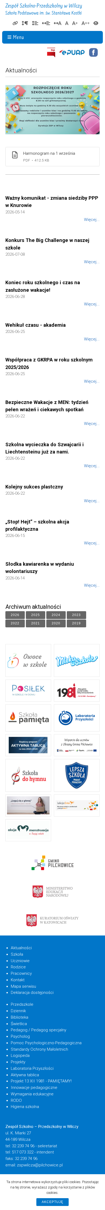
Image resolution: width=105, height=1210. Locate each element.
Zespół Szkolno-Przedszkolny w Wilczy (43, 9)
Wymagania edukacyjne (32, 1094)
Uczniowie (20, 960)
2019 (74, 622)
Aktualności (21, 947)
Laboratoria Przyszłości (32, 1068)
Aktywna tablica (25, 1074)
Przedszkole (22, 1004)
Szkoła (17, 954)
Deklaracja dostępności (32, 992)
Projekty (18, 1062)
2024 (53, 614)
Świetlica (19, 1023)
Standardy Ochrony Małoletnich (39, 1049)
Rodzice (18, 967)
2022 (12, 622)
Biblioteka (19, 1017)
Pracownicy (21, 973)
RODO (16, 1100)
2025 (33, 614)
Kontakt (17, 979)
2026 (12, 614)
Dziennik (18, 1010)
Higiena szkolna (25, 1106)
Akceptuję (52, 1202)
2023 (74, 614)
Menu (18, 38)
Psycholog (20, 1036)
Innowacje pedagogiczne (34, 1087)
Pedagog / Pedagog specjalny (38, 1030)
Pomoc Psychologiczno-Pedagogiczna (46, 1042)
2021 (33, 622)
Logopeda (20, 1055)
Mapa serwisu (23, 986)
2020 (53, 622)
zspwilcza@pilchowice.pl (40, 1165)
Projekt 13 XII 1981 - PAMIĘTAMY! (41, 1081)
